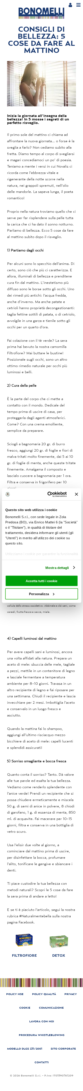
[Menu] (78, 5)
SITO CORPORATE (63, 1048)
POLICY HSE (14, 994)
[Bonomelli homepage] (41, 13)
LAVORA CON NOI (41, 1021)
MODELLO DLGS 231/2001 (24, 1048)
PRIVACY (70, 994)
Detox (58, 955)
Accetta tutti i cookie (41, 581)
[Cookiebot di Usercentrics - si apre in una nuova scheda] (49, 494)
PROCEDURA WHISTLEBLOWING (41, 1035)
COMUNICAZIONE (51, 1007)
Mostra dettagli (57, 567)
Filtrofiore (24, 955)
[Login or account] (70, 5)
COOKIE (24, 1007)
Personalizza (39, 594)
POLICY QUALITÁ (44, 994)
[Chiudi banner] (76, 494)
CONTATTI (42, 1062)
